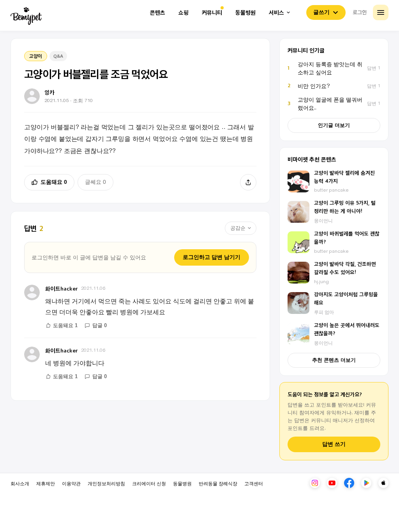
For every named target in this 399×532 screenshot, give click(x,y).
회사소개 (20, 483)
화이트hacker (61, 288)
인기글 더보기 (334, 125)
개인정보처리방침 (106, 483)
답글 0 (99, 325)
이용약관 (71, 483)
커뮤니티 (212, 12)
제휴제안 (45, 483)
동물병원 (245, 12)
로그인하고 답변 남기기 (211, 257)
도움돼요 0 (54, 182)
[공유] (248, 182)
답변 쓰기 (334, 444)
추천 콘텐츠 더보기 (334, 360)
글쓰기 (321, 12)
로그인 (360, 12)
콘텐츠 (157, 12)
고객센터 (253, 483)
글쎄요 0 (95, 182)
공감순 (237, 228)
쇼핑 (183, 12)
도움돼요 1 (65, 325)
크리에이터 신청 (149, 483)
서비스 (276, 12)
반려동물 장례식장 (218, 483)
